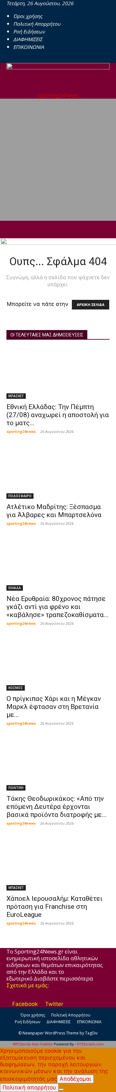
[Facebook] (9, 59)
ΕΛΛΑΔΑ (14, 588)
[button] (11, 229)
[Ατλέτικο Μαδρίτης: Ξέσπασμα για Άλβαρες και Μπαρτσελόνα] (58, 473)
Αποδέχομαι (75, 1079)
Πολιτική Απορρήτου (36, 24)
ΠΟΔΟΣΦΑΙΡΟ (20, 496)
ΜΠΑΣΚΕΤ (16, 396)
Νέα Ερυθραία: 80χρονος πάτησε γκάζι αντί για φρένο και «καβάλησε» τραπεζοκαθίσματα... (57, 607)
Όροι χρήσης (27, 16)
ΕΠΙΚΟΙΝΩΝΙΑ (28, 47)
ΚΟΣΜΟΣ (15, 687)
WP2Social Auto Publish (33, 1044)
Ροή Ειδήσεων (29, 31)
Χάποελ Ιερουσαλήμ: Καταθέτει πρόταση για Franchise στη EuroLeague (54, 906)
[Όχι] (61, 1089)
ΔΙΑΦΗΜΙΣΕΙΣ (27, 39)
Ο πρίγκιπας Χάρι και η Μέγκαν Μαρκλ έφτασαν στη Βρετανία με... (53, 707)
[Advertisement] (58, 160)
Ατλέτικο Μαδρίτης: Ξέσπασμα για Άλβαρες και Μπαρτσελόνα (54, 511)
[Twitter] (14, 59)
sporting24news (21, 431)
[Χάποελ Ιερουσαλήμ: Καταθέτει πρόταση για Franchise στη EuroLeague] (58, 865)
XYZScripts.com (90, 1044)
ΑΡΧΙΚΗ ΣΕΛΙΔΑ (90, 304)
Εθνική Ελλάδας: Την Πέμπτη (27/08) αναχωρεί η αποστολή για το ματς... (57, 415)
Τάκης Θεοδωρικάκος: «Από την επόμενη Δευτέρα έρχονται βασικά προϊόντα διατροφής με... (56, 807)
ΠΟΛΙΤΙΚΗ (16, 787)
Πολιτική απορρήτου (29, 1087)
